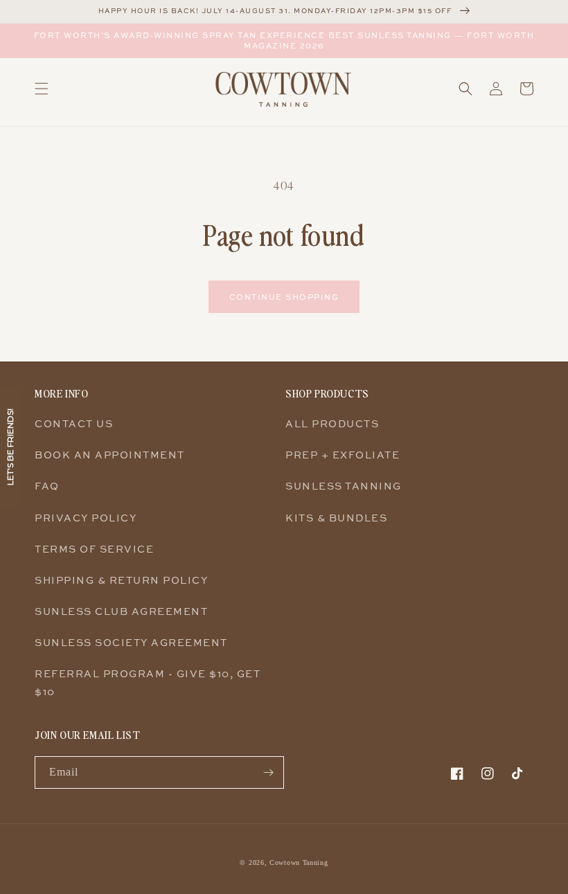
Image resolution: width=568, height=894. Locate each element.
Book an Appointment (110, 454)
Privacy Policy (85, 517)
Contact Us (74, 423)
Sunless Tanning (343, 485)
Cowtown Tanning (298, 862)
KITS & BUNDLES (336, 517)
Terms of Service (94, 548)
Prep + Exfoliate (342, 454)
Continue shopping (284, 297)
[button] (41, 88)
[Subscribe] (268, 772)
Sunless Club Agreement (121, 611)
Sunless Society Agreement (131, 642)
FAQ (47, 485)
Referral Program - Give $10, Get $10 (147, 682)
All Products (332, 423)
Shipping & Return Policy (121, 580)
